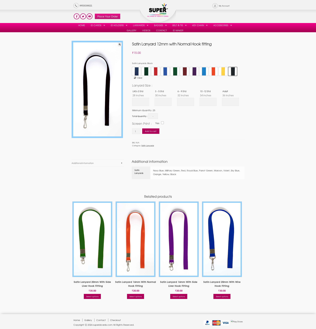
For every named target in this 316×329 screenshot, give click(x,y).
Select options (92, 296)
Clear (139, 77)
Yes (157, 123)
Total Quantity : (140, 116)
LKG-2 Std (138, 93)
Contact (101, 320)
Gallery (131, 30)
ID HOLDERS (117, 25)
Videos (146, 30)
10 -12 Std (205, 93)
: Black (149, 63)
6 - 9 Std (183, 93)
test (77, 16)
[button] (120, 44)
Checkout (115, 320)
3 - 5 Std (160, 93)
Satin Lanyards (142, 63)
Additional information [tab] (83, 163)
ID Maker (178, 30)
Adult (228, 93)
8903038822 (86, 5)
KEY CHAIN (198, 25)
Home (81, 25)
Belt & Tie (177, 25)
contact (161, 30)
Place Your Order (107, 16)
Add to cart (151, 131)
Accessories (220, 25)
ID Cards (96, 25)
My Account (224, 6)
